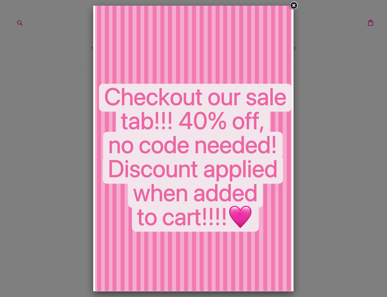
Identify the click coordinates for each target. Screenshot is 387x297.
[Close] (293, 6)
